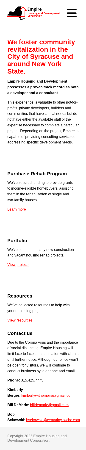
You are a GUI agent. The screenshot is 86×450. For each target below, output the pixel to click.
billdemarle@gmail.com (49, 405)
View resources (20, 320)
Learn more (16, 209)
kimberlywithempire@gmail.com (47, 395)
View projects (18, 265)
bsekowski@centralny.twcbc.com (53, 420)
